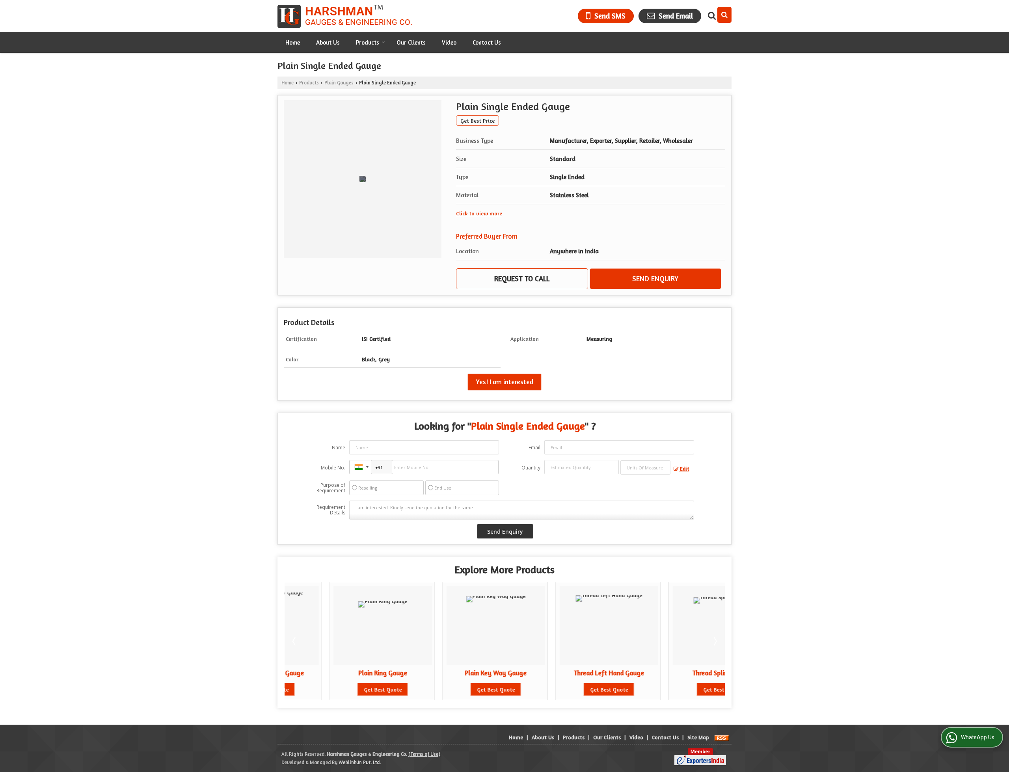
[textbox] (645, 467)
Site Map (698, 737)
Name (338, 447)
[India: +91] (360, 467)
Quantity (530, 467)
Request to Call (521, 278)
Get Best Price (477, 120)
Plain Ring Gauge (338, 673)
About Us (328, 42)
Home (292, 42)
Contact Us (487, 42)
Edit (684, 469)
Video (449, 42)
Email (534, 447)
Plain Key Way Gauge (451, 673)
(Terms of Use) (424, 754)
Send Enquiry (655, 278)
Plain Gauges (339, 83)
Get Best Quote (338, 689)
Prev (295, 641)
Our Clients (411, 42)
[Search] (724, 15)
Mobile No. (333, 467)
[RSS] (722, 737)
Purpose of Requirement (330, 487)
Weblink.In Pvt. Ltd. (360, 762)
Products (367, 42)
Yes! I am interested (504, 382)
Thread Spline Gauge (677, 673)
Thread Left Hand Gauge (564, 673)
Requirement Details (330, 510)
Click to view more (479, 213)
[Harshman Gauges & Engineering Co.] (346, 16)
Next (714, 641)
